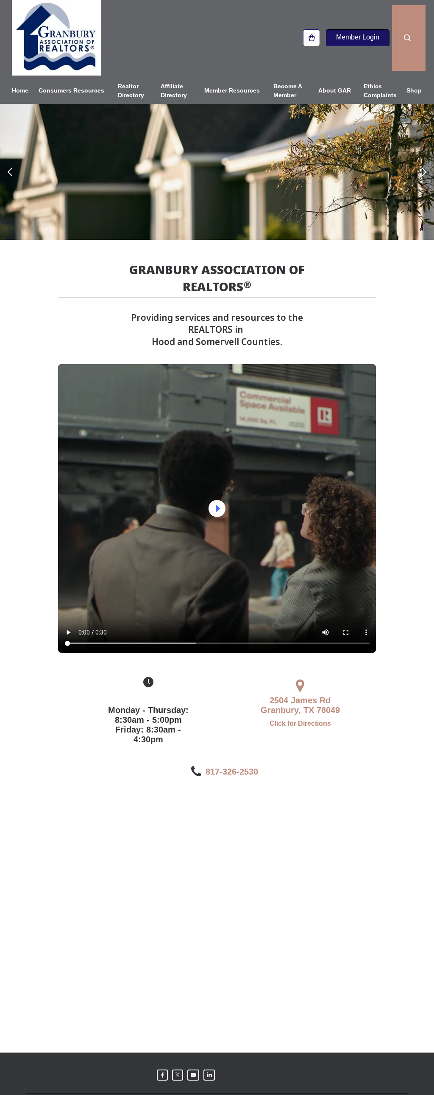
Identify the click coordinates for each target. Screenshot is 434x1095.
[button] (10, 172)
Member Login (357, 37)
